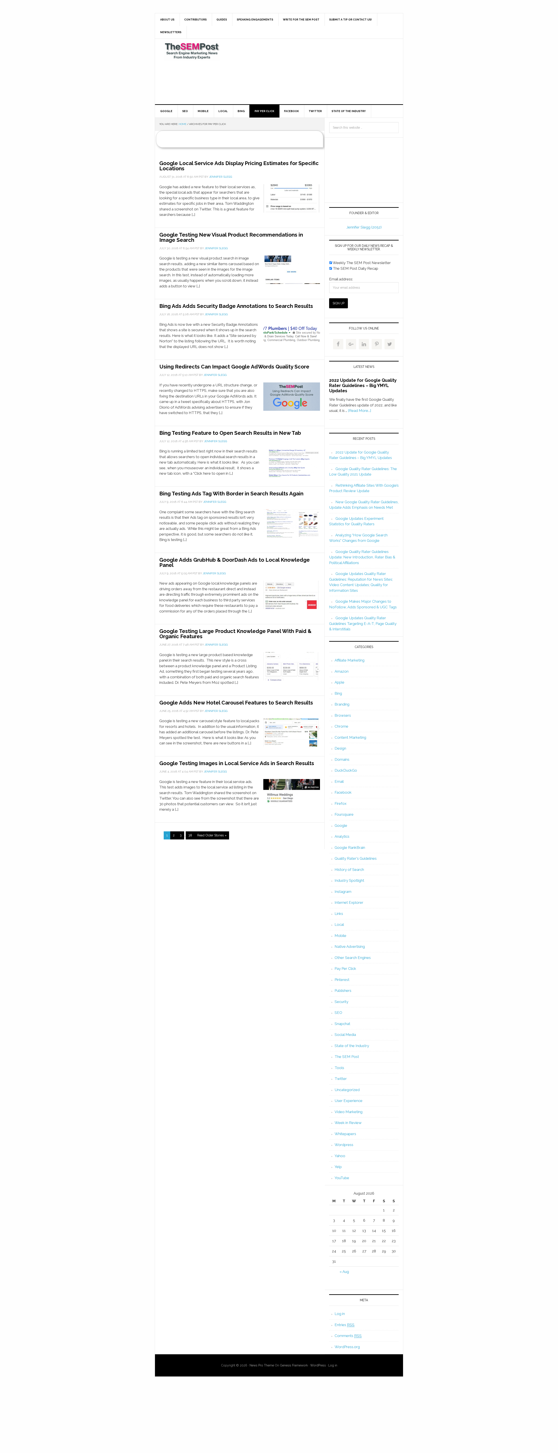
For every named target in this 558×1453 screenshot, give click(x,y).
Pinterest (342, 979)
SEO (338, 1012)
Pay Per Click (345, 968)
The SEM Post (192, 51)
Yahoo (340, 1156)
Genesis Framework (294, 1365)
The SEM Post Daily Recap (355, 268)
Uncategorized (347, 1090)
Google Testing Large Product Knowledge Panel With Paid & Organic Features (235, 634)
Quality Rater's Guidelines (356, 858)
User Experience (348, 1100)
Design (340, 748)
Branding (342, 704)
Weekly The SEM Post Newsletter (361, 263)
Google (341, 825)
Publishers (343, 990)
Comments (348, 1336)
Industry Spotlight (349, 880)
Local (339, 924)
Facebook (343, 792)
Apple (339, 682)
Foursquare (344, 814)
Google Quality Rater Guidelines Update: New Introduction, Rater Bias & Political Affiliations (362, 557)
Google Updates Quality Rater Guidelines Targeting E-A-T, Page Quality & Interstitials (362, 623)
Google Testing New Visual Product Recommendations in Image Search (231, 237)
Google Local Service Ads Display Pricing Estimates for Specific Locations (239, 166)
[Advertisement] (311, 71)
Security (341, 1001)
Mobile (340, 935)
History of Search (349, 869)
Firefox (341, 803)
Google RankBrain (350, 847)
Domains (342, 759)
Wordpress (344, 1145)
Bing (338, 693)
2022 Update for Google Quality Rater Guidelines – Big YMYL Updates (362, 385)
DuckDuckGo (346, 770)
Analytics (342, 836)
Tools (339, 1068)
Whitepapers (345, 1134)
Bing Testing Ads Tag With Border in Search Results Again (231, 493)
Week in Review (348, 1122)
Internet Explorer (349, 902)
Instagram (343, 891)
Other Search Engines (353, 957)
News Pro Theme (262, 1365)
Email (339, 781)
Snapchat (342, 1024)
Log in (340, 1313)
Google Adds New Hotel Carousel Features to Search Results (236, 702)
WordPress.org (347, 1347)
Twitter (341, 1078)
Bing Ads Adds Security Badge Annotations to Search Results (236, 306)
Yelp (338, 1167)
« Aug (344, 1271)
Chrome (341, 726)
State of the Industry (352, 1046)
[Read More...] (359, 410)
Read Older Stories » (211, 835)
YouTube (342, 1178)
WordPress (318, 1365)
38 (190, 835)
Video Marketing (348, 1112)
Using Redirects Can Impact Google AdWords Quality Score (234, 366)
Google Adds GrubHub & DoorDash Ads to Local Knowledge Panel (234, 562)
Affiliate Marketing (349, 660)
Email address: (341, 279)
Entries (344, 1325)
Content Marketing (350, 737)
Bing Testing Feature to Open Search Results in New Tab (230, 433)
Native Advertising (350, 946)
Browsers (343, 715)
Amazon (342, 671)
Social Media (345, 1034)
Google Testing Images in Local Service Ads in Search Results (236, 763)
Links (339, 913)
